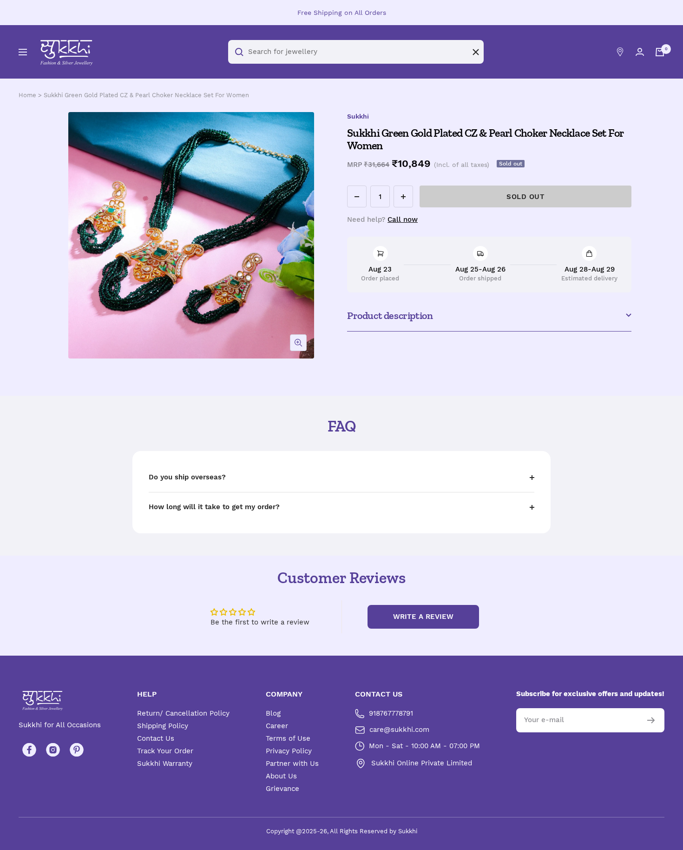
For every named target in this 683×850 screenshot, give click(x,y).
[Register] (651, 720)
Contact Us (155, 738)
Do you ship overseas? (187, 477)
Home (27, 95)
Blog (273, 713)
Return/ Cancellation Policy (183, 713)
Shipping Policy (162, 726)
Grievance (282, 788)
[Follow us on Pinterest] (76, 749)
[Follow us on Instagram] (52, 749)
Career (277, 726)
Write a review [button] (423, 616)
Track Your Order (165, 751)
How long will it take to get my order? (214, 507)
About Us (281, 776)
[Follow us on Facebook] (29, 749)
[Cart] (659, 52)
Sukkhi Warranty (164, 763)
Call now (402, 219)
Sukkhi (358, 116)
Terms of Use (288, 738)
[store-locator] (620, 51)
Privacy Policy (289, 751)
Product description (390, 315)
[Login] (640, 52)
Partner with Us (292, 763)
